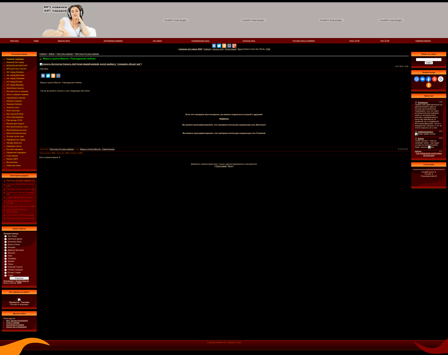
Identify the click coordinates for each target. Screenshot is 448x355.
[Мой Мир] (229, 46)
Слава (10, 275)
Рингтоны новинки (65, 54)
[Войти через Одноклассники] (428, 85)
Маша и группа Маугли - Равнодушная (97, 149)
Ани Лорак (12, 236)
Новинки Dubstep (423, 41)
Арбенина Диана (15, 239)
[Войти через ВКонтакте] (422, 79)
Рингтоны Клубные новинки (19, 189)
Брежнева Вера (14, 242)
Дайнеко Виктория (16, 250)
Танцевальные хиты (200, 41)
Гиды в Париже (12, 323)
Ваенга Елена (14, 244)
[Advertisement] (224, 103)
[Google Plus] (234, 46)
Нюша (10, 264)
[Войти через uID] (416, 79)
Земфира (12, 258)
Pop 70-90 (384, 41)
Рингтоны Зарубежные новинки (20, 184)
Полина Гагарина (15, 270)
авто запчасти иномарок (17, 320)
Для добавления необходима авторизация (429, 154)
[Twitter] (219, 46)
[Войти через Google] (440, 79)
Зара (10, 256)
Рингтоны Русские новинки (19, 181)
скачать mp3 (217, 49)
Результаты (9, 281)
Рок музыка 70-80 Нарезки (18, 215)
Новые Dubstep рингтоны (18, 197)
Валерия (11, 247)
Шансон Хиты (64, 41)
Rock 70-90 (354, 41)
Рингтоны (14, 41)
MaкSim (11, 261)
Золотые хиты (249, 41)
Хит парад (157, 41)
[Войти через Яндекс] (434, 79)
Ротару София (14, 272)
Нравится (224, 119)
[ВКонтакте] (214, 46)
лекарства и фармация (16, 327)
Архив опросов (22, 281)
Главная (207, 49)
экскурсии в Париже (15, 325)
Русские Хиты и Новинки (304, 41)
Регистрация (230, 49)
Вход (240, 49)
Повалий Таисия (15, 267)
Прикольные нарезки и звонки (20, 192)
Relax (36, 41)
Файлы (52, 54)
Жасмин (11, 253)
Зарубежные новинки (113, 41)
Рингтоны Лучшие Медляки (19, 218)
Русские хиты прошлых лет (19, 206)
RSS (268, 49)
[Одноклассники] (224, 46)
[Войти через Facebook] (428, 79)
